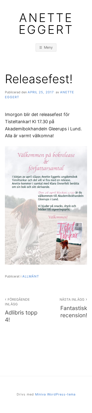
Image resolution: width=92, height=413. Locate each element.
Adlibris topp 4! (21, 310)
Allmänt (30, 276)
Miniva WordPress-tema (55, 394)
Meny (48, 47)
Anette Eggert (46, 24)
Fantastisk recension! (73, 307)
